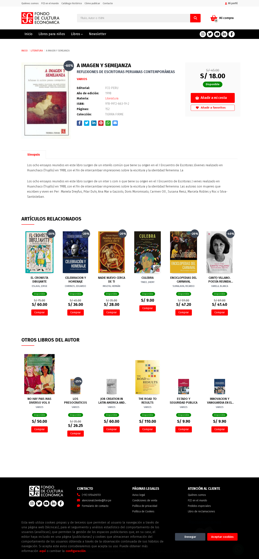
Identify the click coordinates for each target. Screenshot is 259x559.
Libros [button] (76, 34)
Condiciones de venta (144, 500)
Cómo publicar (92, 3)
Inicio (24, 50)
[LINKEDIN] (224, 34)
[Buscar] (195, 18)
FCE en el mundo (50, 3)
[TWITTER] (210, 34)
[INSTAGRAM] (203, 34)
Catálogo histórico (71, 3)
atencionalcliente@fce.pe (96, 500)
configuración (76, 551)
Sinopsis (33, 154)
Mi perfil (233, 3)
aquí (42, 551)
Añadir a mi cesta (214, 98)
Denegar (190, 537)
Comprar (39, 312)
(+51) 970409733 (91, 495)
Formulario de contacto (95, 506)
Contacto (108, 3)
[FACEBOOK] (231, 34)
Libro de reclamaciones (201, 511)
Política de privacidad (144, 506)
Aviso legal (138, 495)
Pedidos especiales (199, 506)
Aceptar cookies (222, 537)
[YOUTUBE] (217, 34)
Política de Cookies (143, 511)
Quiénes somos (30, 3)
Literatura (37, 50)
